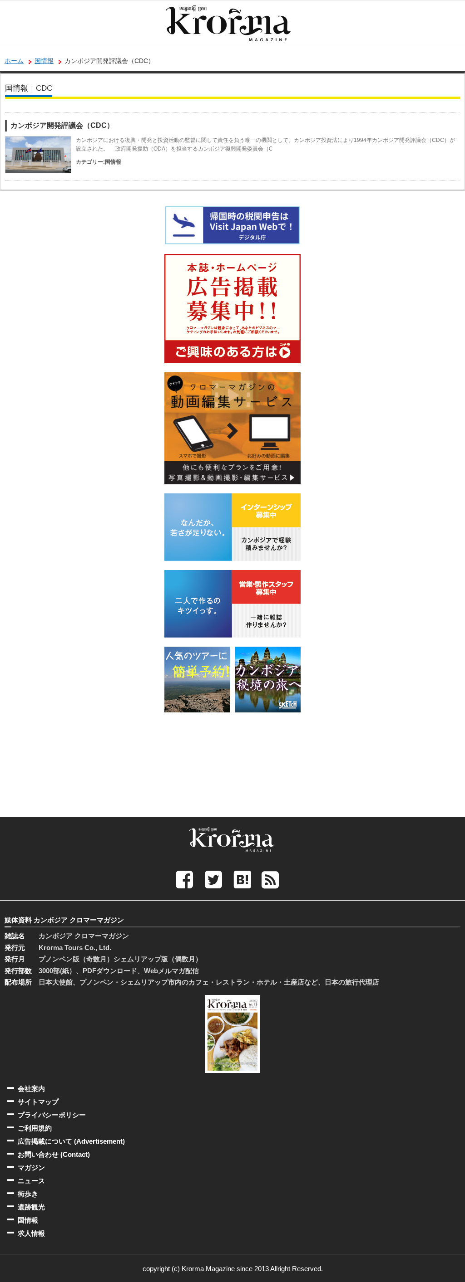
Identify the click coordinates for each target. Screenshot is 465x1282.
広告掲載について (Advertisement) (71, 1141)
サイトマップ (38, 1102)
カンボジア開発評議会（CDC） (62, 125)
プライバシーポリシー (52, 1115)
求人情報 (31, 1233)
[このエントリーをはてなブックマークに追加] (242, 879)
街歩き (28, 1194)
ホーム (14, 60)
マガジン (31, 1167)
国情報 (44, 60)
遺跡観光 (31, 1207)
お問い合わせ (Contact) (54, 1154)
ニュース (31, 1181)
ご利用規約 (35, 1128)
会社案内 (31, 1088)
